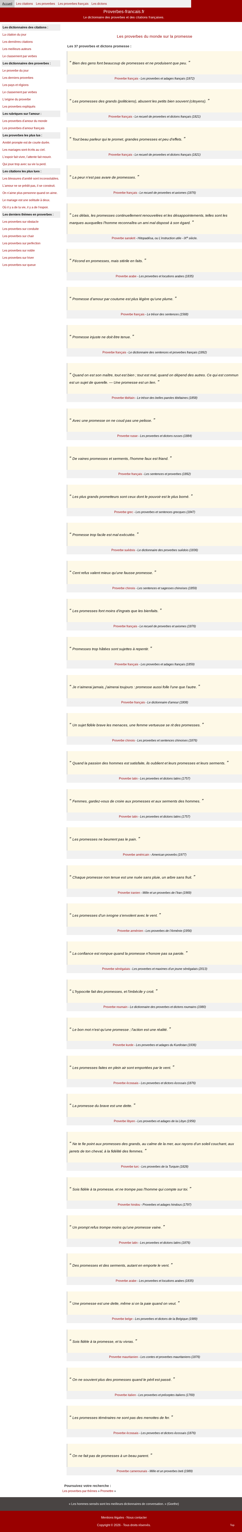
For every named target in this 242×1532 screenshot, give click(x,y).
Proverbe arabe (126, 276)
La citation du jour (14, 34)
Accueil (7, 3)
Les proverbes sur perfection (21, 243)
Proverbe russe (127, 435)
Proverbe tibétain (123, 397)
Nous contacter (136, 1517)
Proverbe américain (136, 854)
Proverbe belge (122, 1318)
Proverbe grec (123, 512)
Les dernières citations (17, 41)
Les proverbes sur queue (19, 264)
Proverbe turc (130, 1166)
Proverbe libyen (124, 1121)
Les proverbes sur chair (18, 236)
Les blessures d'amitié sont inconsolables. (30, 178)
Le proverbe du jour (15, 70)
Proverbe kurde (123, 1045)
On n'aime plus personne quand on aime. (29, 193)
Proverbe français (126, 78)
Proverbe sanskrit (123, 238)
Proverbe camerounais (132, 1471)
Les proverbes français (73, 3)
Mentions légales (112, 1517)
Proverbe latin (128, 778)
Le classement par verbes (19, 56)
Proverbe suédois (123, 550)
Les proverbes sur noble (18, 250)
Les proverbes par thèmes (79, 1491)
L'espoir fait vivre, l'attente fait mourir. (26, 157)
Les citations (24, 3)
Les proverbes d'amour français (23, 128)
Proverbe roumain (115, 1007)
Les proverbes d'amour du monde (24, 121)
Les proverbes (45, 3)
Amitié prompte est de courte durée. (26, 142)
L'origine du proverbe (16, 99)
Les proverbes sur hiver (18, 257)
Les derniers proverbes (17, 77)
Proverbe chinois (123, 588)
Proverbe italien (125, 1395)
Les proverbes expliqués (18, 106)
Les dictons (99, 3)
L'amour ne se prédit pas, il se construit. (28, 185)
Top (232, 1525)
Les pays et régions (15, 85)
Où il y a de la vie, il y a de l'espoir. (25, 207)
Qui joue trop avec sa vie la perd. (24, 164)
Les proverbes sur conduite (20, 228)
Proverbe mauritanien (123, 1357)
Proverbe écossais (125, 1083)
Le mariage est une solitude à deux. (26, 200)
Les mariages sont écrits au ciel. (23, 149)
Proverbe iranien (129, 892)
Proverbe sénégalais (116, 968)
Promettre (106, 1491)
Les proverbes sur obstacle (20, 221)
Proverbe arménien (130, 930)
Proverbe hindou (129, 1204)
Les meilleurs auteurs (16, 49)
